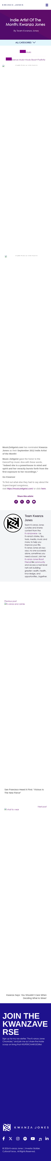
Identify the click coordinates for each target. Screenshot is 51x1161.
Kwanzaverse (31, 533)
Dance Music (18, 59)
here (43, 488)
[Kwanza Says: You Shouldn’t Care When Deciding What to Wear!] (25, 900)
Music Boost (31, 59)
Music (28, 52)
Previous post (10, 601)
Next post (42, 806)
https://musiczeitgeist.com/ (20, 488)
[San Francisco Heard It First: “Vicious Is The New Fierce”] (25, 695)
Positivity (41, 59)
